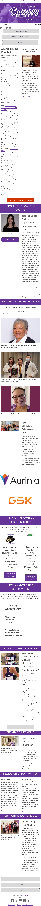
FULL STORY (26, 96)
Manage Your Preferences (25, 905)
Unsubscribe (11, 905)
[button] (21, 31)
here (9, 101)
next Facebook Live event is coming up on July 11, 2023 (9, 108)
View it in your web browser (31, 1)
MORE (3, 810)
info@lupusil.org (25, 895)
